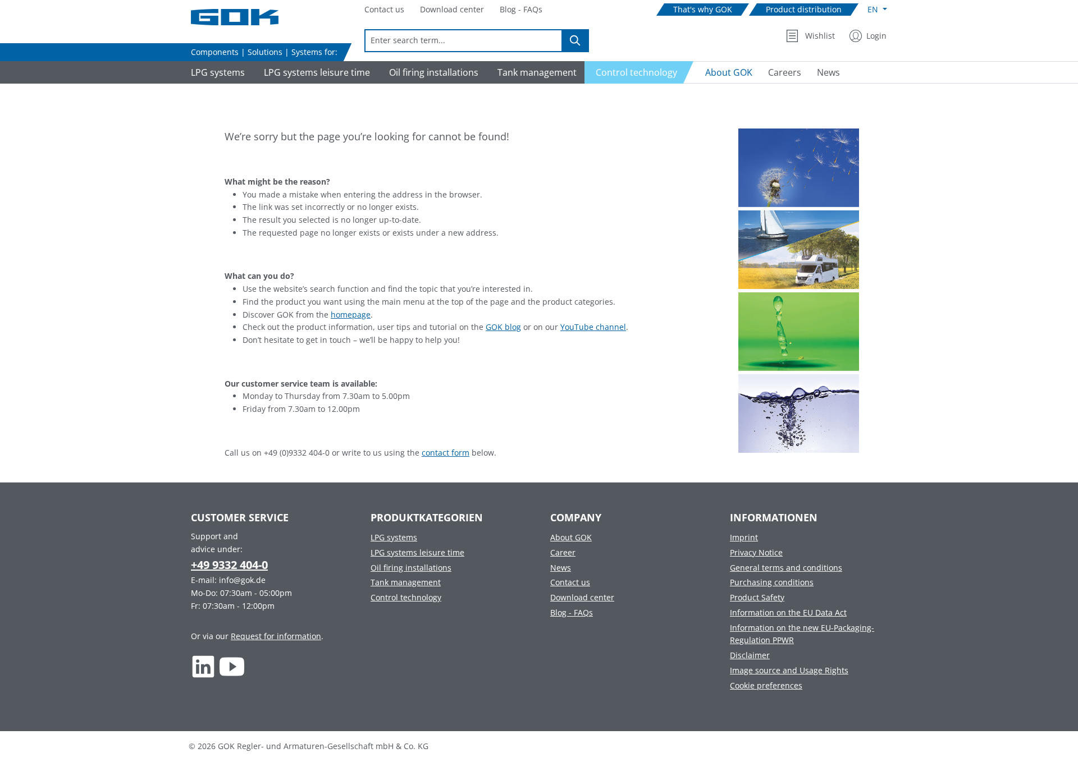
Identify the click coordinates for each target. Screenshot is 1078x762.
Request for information (276, 636)
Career (562, 552)
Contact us (570, 582)
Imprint (744, 537)
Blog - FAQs (571, 612)
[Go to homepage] (247, 17)
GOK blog (503, 327)
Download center (582, 597)
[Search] (575, 40)
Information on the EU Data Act (788, 612)
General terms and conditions (786, 567)
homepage (351, 314)
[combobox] (463, 40)
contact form (445, 452)
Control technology (406, 597)
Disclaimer (750, 655)
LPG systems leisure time (417, 552)
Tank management (406, 582)
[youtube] (232, 666)
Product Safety (757, 597)
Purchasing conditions (772, 582)
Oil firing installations (411, 567)
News (560, 567)
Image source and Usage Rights (789, 670)
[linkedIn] (203, 666)
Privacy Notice (756, 552)
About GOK (571, 537)
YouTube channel (593, 327)
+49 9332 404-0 (229, 564)
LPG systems (394, 537)
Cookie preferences (766, 685)
